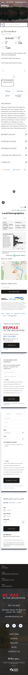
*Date (4, 430)
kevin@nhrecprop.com (20, 2)
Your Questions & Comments (10, 442)
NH (12, 313)
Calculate (11, 528)
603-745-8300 (9, 2)
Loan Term (5, 502)
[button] (2, 25)
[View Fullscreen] (3, 269)
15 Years (19, 502)
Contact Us (11, 345)
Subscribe (11, 399)
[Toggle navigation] (25, 4)
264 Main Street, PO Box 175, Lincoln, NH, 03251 (14, 611)
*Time (4, 436)
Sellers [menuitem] (14, 643)
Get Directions (14, 291)
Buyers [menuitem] (14, 638)
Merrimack (17, 313)
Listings (8, 313)
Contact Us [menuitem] (14, 651)
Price (4, 507)
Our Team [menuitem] (14, 634)
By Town (4, 568)
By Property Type (8, 580)
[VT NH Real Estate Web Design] (14, 670)
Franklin (23, 313)
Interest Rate (6, 519)
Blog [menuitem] (14, 647)
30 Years (13, 502)
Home (2, 313)
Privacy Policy (17, 392)
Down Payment (6, 513)
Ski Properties (7, 586)
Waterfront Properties (10, 574)
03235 (4, 315)
